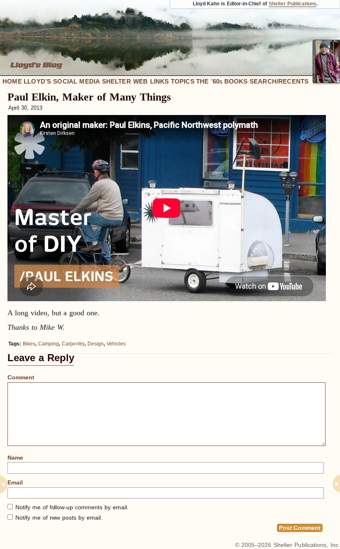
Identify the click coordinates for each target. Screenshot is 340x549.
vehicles (116, 344)
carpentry (73, 344)
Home (12, 81)
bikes (29, 344)
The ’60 (209, 81)
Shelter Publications (292, 4)
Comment (20, 377)
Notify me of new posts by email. (58, 517)
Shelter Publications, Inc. (307, 545)
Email (15, 482)
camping (48, 344)
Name (15, 457)
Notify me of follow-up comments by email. (72, 507)
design (95, 344)
